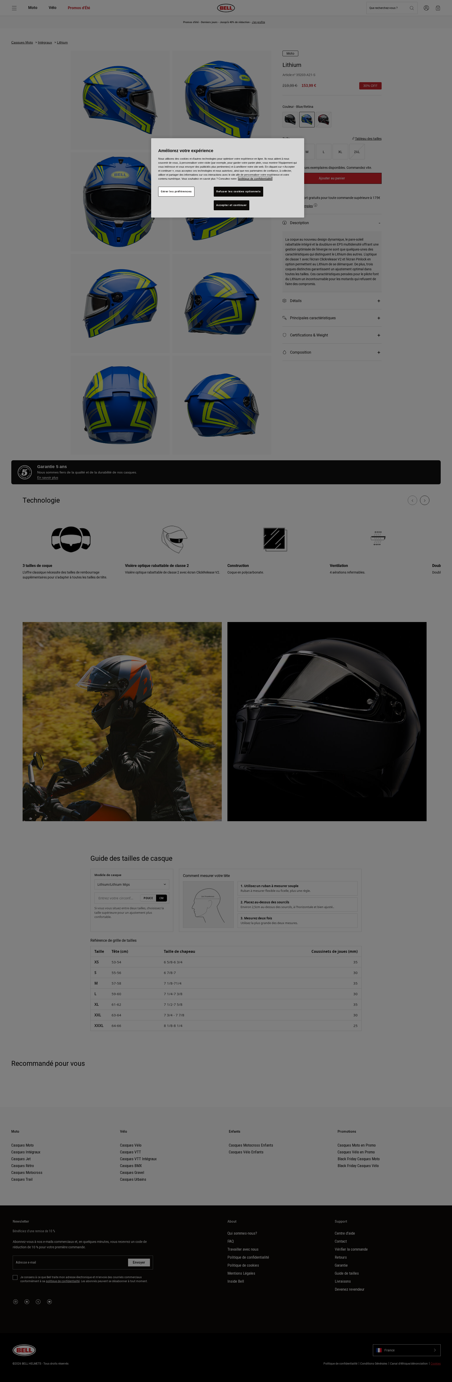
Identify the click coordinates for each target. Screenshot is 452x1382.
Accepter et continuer (231, 205)
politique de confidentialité (255, 178)
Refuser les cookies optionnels (238, 191)
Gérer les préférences (176, 191)
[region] (227, 178)
